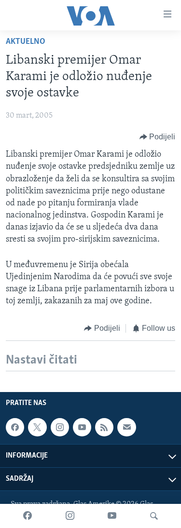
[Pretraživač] (153, 516)
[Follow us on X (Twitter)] (37, 427)
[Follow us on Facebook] (15, 427)
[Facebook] (27, 516)
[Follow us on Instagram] (60, 427)
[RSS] (104, 427)
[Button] (157, 137)
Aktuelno (25, 42)
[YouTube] (112, 516)
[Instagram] (70, 516)
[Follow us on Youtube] (82, 427)
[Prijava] (126, 427)
